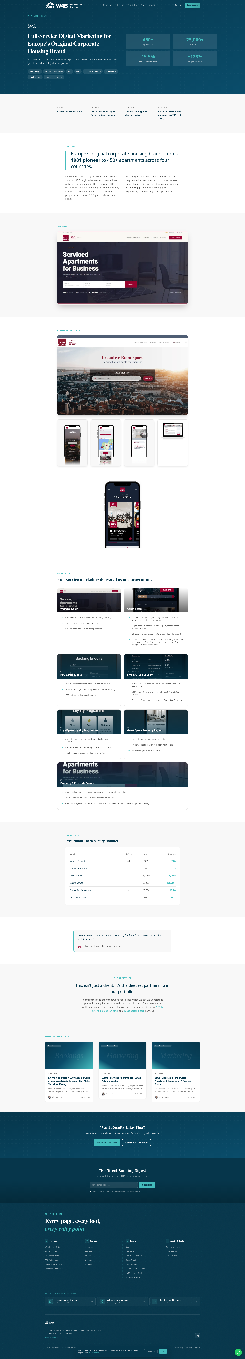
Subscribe (147, 1184)
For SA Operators (133, 1277)
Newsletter (130, 1251)
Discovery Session (173, 1247)
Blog (143, 5)
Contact (179, 5)
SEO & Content (51, 1251)
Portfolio (132, 5)
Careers (88, 1264)
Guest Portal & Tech (53, 1264)
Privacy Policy (94, 1352)
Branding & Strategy (53, 1269)
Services (107, 5)
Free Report (192, 5)
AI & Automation (52, 1260)
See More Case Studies (136, 1142)
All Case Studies (38, 15)
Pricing (120, 5)
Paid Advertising (52, 1255)
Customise (150, 1351)
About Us (89, 1247)
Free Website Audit (134, 1255)
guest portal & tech (134, 1010)
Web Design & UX (52, 1247)
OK (163, 1351)
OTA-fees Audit (172, 1255)
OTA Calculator (132, 1264)
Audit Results (171, 1251)
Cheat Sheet (131, 1260)
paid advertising (109, 1010)
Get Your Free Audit (107, 1142)
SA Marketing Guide (134, 1273)
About (152, 5)
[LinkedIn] (197, 1335)
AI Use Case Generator (135, 1269)
